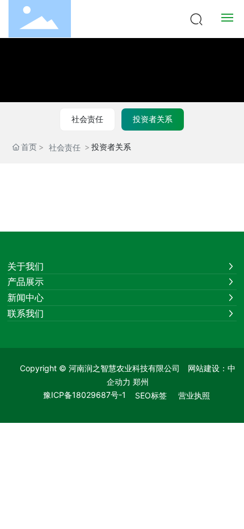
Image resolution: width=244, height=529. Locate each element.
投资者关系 (153, 119)
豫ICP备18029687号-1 (84, 395)
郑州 (141, 382)
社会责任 (87, 119)
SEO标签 (151, 395)
